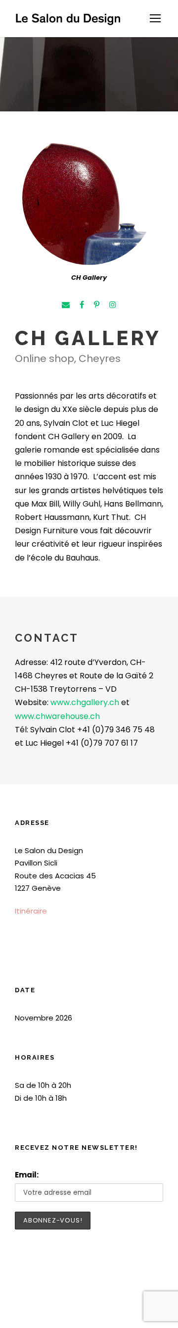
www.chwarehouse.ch (57, 716)
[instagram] (112, 304)
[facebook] (82, 304)
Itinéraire (31, 911)
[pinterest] (96, 304)
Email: (27, 1175)
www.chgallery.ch (84, 702)
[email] (66, 304)
